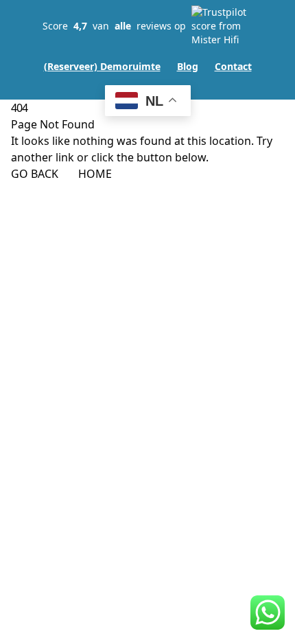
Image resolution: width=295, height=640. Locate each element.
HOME (95, 173)
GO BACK (34, 173)
